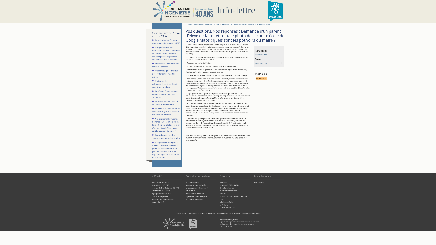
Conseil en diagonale (227, 188)
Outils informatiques (223, 213)
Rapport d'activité (158, 202)
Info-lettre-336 (227, 25)
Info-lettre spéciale (226, 202)
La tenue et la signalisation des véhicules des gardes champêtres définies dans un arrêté (166, 112)
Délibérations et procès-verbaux (163, 199)
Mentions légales (181, 213)
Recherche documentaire (228, 191)
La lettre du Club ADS (227, 208)
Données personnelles (196, 213)
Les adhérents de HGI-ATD (161, 191)
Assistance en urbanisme (194, 199)
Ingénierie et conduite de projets (197, 196)
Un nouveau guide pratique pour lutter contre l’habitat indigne (165, 74)
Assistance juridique (192, 182)
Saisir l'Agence (210, 213)
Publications (198, 25)
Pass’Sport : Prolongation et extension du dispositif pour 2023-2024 (165, 94)
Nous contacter (259, 182)
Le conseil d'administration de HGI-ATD (165, 188)
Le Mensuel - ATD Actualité (229, 185)
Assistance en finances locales (196, 185)
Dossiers (222, 194)
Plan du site (256, 213)
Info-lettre (208, 25)
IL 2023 (217, 25)
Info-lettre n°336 (261, 54)
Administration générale (160, 196)
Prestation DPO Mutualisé (195, 194)
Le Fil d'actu (224, 205)
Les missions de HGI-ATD (160, 185)
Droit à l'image (261, 78)
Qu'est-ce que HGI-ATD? (160, 182)
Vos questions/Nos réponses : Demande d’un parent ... (253, 25)
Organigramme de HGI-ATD (161, 194)
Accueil (189, 25)
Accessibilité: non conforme (241, 213)
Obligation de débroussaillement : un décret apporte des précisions (164, 84)
